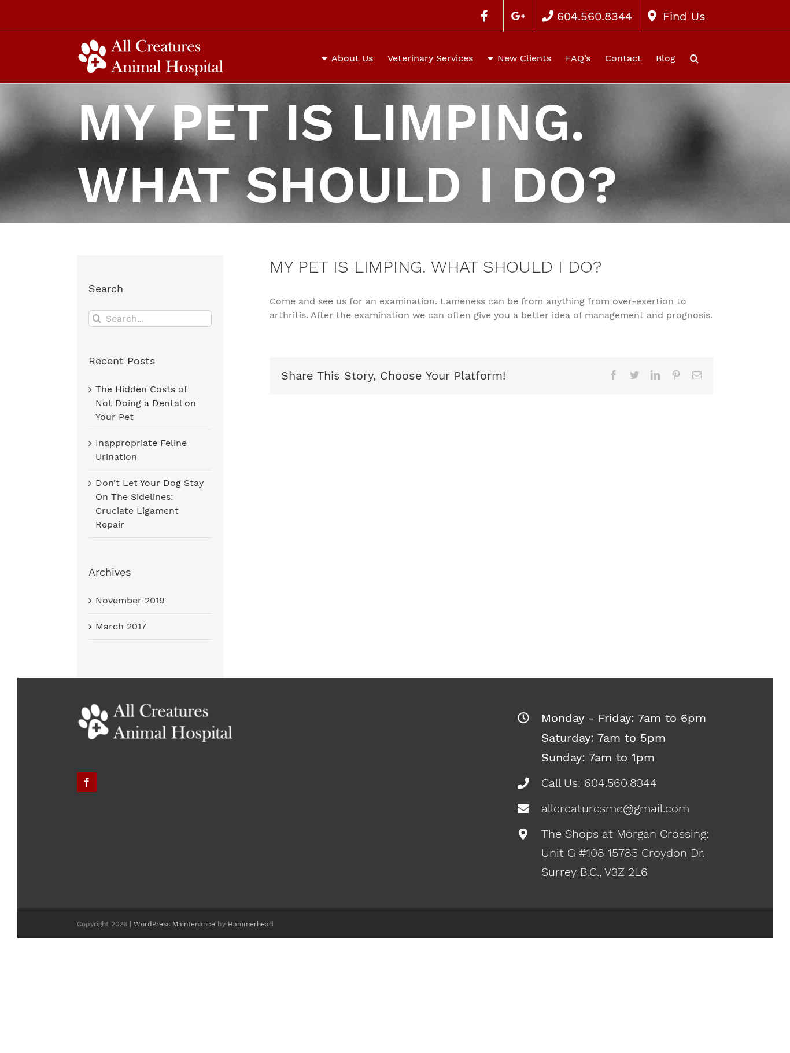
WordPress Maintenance (174, 924)
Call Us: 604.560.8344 (599, 783)
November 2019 (130, 600)
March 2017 (120, 626)
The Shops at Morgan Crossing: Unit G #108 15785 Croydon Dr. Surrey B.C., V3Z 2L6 (625, 853)
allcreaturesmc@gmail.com (615, 808)
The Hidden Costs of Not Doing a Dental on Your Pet (145, 403)
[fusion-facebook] (87, 782)
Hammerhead (251, 924)
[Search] (694, 57)
